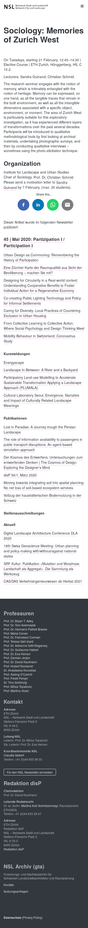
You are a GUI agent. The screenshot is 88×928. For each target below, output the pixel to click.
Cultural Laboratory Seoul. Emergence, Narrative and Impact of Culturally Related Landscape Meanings (41, 400)
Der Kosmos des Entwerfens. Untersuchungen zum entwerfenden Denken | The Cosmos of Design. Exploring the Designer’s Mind (43, 462)
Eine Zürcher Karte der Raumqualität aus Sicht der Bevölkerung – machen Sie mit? (43, 270)
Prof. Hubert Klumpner (18, 666)
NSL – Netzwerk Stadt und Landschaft (27, 7)
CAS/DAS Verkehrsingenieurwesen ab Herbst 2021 (43, 581)
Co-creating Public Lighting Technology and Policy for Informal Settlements (42, 300)
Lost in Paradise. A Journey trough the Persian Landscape (40, 429)
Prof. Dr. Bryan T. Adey (18, 621)
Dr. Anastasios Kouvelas (20, 670)
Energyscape (14, 362)
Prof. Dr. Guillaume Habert (21, 650)
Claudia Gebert (14, 755)
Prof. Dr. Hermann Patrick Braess (25, 629)
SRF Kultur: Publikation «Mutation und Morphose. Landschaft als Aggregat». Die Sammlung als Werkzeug (42, 568)
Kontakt (9, 885)
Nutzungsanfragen (16, 891)
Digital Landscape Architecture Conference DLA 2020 (40, 536)
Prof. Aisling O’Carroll (18, 674)
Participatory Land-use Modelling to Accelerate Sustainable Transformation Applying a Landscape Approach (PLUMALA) (42, 382)
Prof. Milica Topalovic (18, 686)
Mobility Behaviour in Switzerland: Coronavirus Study (39, 338)
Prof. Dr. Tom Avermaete (20, 625)
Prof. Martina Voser (16, 691)
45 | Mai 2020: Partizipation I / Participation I (34, 242)
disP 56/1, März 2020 (20, 475)
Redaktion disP (14, 849)
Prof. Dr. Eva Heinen (17, 654)
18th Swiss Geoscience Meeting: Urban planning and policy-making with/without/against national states (41, 550)
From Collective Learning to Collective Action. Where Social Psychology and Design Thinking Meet (44, 326)
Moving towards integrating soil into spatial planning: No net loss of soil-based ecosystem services (44, 485)
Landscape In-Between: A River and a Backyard (41, 369)
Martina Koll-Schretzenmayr (39, 806)
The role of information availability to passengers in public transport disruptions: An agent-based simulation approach (43, 444)
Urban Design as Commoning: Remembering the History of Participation (41, 257)
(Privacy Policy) (23, 917)
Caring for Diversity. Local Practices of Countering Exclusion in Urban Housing (42, 313)
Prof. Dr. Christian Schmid (53, 177)
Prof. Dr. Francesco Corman (22, 637)
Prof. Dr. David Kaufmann (20, 662)
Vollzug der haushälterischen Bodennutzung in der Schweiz (42, 498)
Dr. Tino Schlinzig (15, 682)
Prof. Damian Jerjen (17, 658)
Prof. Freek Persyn (16, 678)
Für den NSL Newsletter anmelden (30, 772)
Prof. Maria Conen (16, 633)
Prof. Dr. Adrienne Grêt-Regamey (25, 645)
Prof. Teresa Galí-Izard (18, 641)
